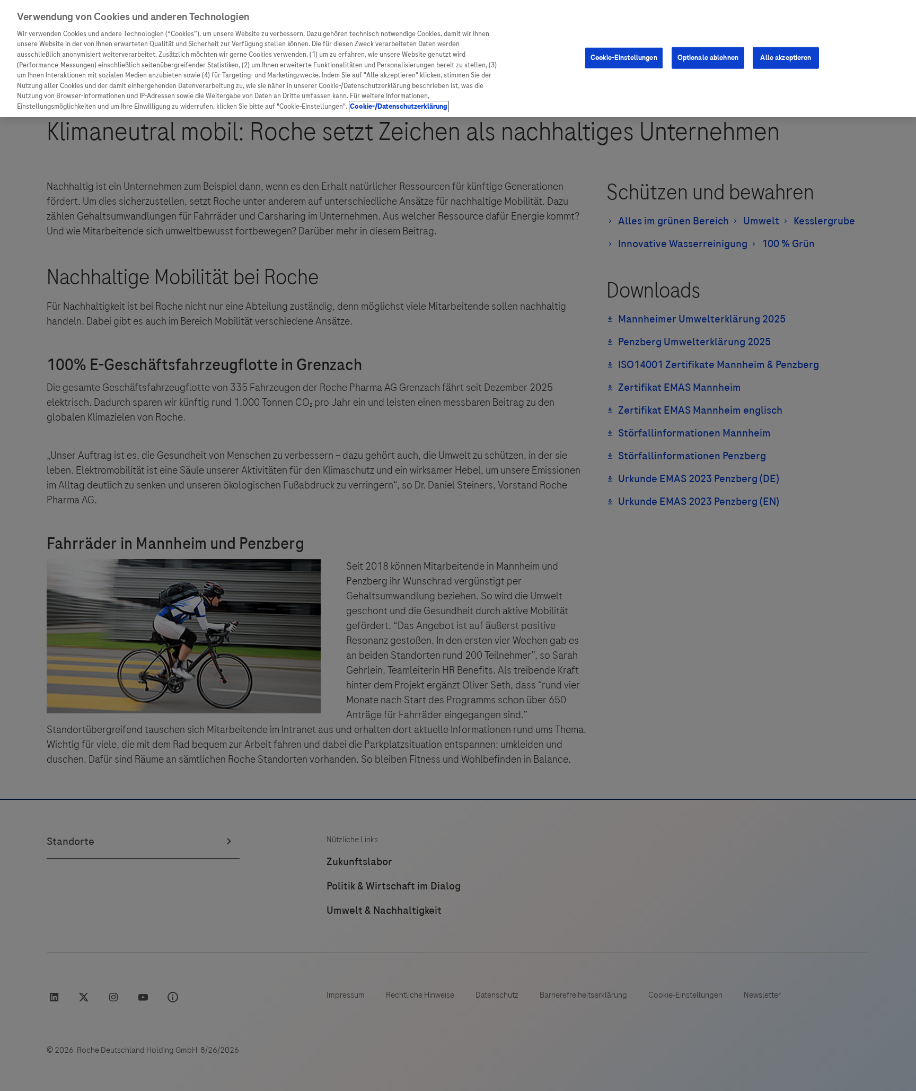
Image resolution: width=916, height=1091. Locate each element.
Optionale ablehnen (707, 57)
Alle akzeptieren (785, 57)
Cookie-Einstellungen (624, 57)
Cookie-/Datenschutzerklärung (398, 106)
